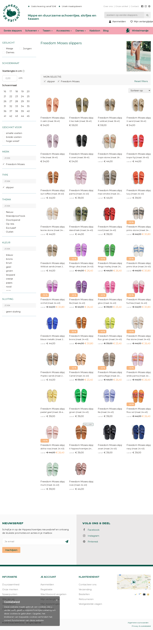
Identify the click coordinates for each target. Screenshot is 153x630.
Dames (79, 30)
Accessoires (63, 30)
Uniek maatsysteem (71, 6)
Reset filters (141, 81)
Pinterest (92, 541)
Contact (135, 6)
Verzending (85, 589)
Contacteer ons (87, 584)
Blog (105, 30)
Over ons (108, 6)
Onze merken (10, 589)
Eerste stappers (13, 30)
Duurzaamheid (10, 584)
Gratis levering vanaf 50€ (43, 6)
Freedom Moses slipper (52, 117)
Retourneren (86, 599)
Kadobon (94, 30)
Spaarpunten (9, 594)
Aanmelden (47, 584)
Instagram (92, 535)
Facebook (92, 529)
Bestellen (84, 594)
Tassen (47, 30)
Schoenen (31, 30)
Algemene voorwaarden (138, 622)
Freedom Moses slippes (81, 299)
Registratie (46, 589)
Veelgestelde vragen (90, 603)
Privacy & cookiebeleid (141, 626)
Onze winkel (121, 6)
